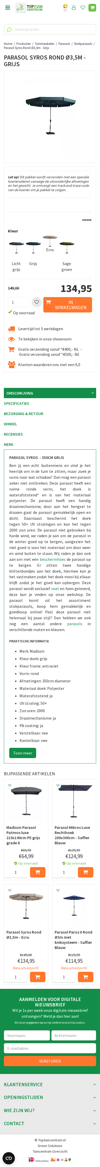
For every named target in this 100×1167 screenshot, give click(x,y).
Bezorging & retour (23, 413)
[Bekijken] (92, 8)
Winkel (10, 423)
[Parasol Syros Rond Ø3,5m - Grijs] (50, 117)
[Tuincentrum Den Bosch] (29, 8)
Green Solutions (50, 1145)
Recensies (13, 434)
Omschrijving (19, 393)
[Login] (74, 8)
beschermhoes (53, 559)
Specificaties (16, 403)
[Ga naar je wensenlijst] (84, 8)
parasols (74, 623)
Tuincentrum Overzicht (50, 1151)
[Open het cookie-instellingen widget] (9, 1158)
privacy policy (76, 1022)
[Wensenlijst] (83, 8)
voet (55, 588)
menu (8, 8)
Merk (8, 444)
